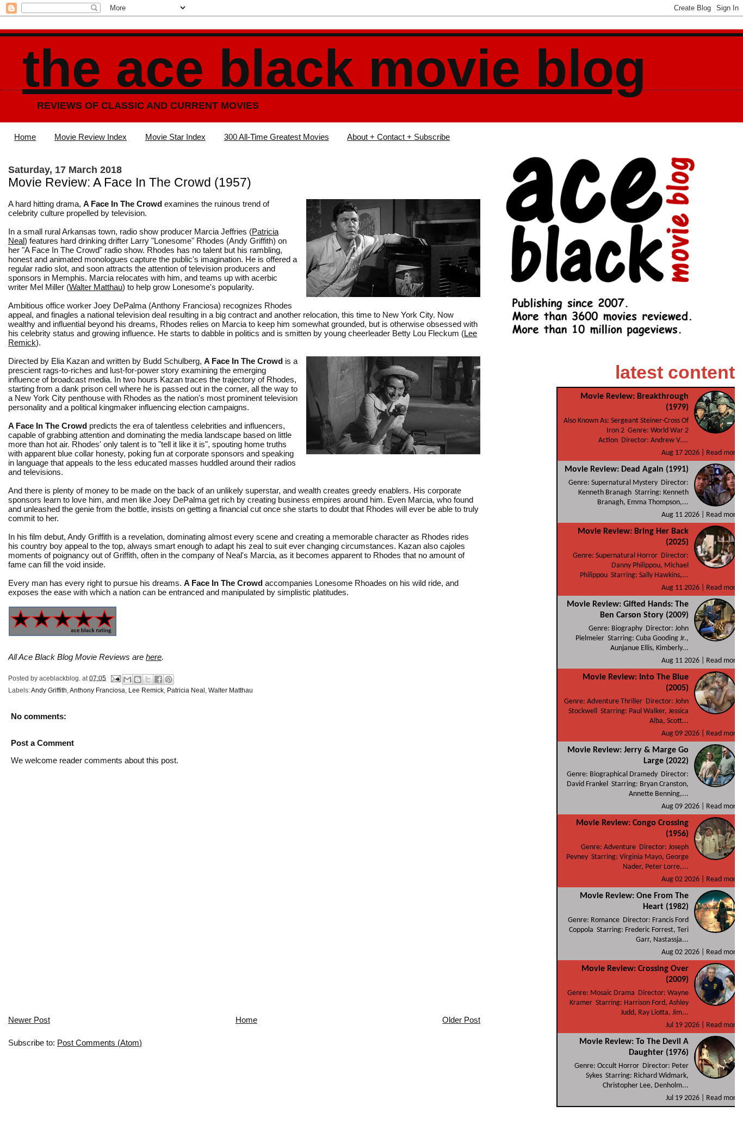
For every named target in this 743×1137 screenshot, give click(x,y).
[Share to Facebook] (158, 679)
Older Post (461, 1019)
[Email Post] (115, 678)
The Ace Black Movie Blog (334, 68)
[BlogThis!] (137, 679)
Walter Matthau (95, 287)
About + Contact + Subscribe (398, 136)
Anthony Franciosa (97, 690)
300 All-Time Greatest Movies (276, 136)
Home (25, 136)
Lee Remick (146, 690)
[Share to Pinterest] (168, 679)
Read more (723, 453)
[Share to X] (148, 679)
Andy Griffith (49, 690)
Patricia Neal (186, 690)
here (154, 657)
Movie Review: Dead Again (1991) (627, 469)
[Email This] (127, 679)
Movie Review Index (90, 136)
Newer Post (29, 1019)
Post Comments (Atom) (99, 1042)
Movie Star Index (175, 136)
